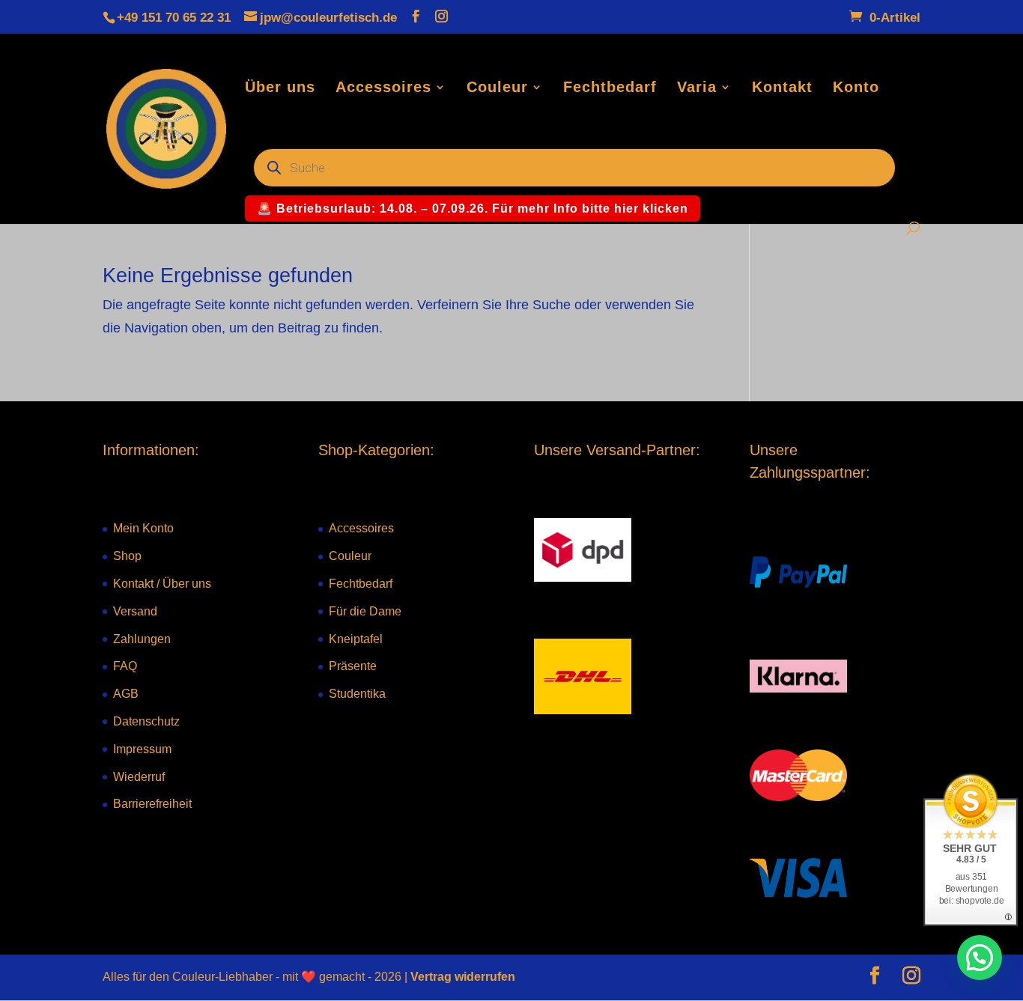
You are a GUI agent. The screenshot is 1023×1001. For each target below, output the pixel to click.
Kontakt (782, 88)
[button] (979, 957)
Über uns (280, 88)
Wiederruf (139, 776)
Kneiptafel (356, 639)
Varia (697, 88)
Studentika (357, 693)
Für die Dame (365, 611)
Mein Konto (143, 528)
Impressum (142, 749)
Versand (135, 611)
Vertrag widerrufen (462, 976)
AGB (126, 693)
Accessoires (383, 88)
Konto (856, 88)
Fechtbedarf (610, 88)
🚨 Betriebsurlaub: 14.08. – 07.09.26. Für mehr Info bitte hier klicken (472, 208)
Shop (127, 556)
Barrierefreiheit (152, 803)
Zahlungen (142, 639)
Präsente (353, 666)
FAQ (125, 666)
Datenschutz (146, 721)
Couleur (497, 88)
